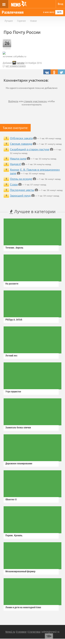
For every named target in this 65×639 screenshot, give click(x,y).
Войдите (13, 101)
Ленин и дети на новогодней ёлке (23, 607)
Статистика (34, 631)
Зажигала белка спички (18, 427)
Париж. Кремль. (14, 535)
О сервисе (21, 631)
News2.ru (10, 631)
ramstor (21, 63)
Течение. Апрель (14, 247)
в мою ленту (48, 12)
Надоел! (15, 164)
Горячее (21, 20)
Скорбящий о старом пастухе (29, 149)
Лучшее (9, 20)
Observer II (11, 499)
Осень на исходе (21, 178)
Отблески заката (21, 138)
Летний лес (11, 355)
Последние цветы (22, 190)
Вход (60, 4)
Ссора (14, 184)
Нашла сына (18, 158)
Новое (33, 20)
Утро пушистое (13, 391)
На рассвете (11, 283)
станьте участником (35, 101)
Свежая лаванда (21, 143)
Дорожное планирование (18, 463)
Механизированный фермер (20, 571)
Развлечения (13, 12)
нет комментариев (16, 66)
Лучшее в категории (34, 211)
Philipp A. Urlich (13, 319)
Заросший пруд (20, 195)
